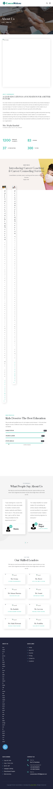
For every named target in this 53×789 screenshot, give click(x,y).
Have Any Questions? (35, 765)
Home (3, 22)
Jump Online (33, 785)
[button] (25, 543)
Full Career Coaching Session (5, 215)
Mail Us (32, 772)
